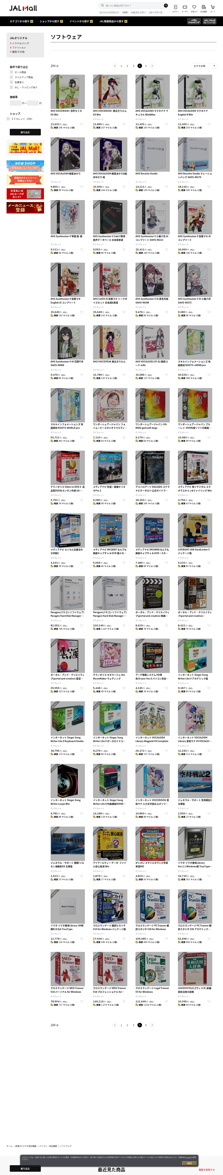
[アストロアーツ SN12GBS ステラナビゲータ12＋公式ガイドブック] (152, 468)
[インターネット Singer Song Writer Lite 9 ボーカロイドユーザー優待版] (110, 718)
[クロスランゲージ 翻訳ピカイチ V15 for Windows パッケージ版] (110, 906)
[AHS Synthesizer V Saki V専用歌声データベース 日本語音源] (110, 217)
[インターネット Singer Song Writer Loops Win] (68, 781)
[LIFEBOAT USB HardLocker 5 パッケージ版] (195, 530)
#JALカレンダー (138, 12)
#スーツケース (155, 12)
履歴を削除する (207, 1169)
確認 (189, 1163)
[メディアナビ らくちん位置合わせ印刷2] (68, 530)
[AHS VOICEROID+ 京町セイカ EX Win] (68, 92)
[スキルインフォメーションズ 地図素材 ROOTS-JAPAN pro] (195, 342)
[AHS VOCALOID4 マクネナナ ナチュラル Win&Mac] (152, 92)
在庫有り (19, 82)
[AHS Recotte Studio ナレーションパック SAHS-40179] (195, 154)
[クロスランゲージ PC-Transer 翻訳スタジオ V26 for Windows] (152, 906)
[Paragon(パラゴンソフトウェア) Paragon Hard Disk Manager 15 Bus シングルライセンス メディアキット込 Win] (68, 593)
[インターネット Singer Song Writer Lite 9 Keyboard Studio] (68, 718)
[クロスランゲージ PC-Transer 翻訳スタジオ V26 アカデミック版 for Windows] (195, 906)
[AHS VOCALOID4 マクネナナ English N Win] (195, 92)
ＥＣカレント (56, 119)
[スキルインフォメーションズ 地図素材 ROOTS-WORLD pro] (68, 405)
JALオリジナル (18, 38)
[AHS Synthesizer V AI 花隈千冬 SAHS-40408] (68, 342)
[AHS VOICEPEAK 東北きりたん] (110, 342)
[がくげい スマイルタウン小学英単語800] (152, 844)
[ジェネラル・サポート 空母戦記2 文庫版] (195, 781)
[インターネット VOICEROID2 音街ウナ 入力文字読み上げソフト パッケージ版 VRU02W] (152, 781)
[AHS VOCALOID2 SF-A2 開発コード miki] (152, 342)
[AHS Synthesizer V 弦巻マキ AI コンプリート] (195, 217)
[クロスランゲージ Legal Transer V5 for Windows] (152, 969)
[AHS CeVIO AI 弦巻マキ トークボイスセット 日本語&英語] (110, 280)
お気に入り (81, 124)
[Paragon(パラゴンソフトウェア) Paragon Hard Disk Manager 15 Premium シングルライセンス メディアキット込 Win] (110, 593)
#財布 (125, 12)
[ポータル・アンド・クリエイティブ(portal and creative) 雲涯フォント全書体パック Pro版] (68, 656)
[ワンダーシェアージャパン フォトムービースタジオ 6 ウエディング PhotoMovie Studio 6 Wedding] (110, 405)
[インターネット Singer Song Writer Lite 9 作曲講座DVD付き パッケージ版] (110, 781)
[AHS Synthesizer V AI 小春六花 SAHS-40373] (195, 280)
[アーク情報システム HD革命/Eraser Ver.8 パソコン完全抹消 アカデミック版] (152, 656)
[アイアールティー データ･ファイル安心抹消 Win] (110, 844)
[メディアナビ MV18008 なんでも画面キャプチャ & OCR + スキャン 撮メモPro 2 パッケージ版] (152, 530)
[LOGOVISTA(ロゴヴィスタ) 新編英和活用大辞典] (195, 969)
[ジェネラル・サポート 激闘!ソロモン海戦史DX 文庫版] (68, 844)
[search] (166, 6)
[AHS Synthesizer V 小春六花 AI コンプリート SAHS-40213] (152, 217)
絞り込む (25, 1168)
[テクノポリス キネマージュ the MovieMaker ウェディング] (110, 656)
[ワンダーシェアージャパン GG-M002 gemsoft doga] (152, 405)
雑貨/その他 (18, 51)
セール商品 (20, 72)
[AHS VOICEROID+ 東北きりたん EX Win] (110, 92)
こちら (188, 1157)
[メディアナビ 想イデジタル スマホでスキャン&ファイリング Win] (195, 468)
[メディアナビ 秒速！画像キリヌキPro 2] (110, 468)
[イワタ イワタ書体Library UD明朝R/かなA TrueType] (68, 906)
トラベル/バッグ (20, 43)
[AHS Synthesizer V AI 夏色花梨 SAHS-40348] (152, 280)
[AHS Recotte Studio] (152, 154)
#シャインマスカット (109, 12)
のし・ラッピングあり (26, 87)
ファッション (19, 47)
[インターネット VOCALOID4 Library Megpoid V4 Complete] (152, 718)
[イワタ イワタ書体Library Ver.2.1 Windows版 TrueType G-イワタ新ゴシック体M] (195, 844)
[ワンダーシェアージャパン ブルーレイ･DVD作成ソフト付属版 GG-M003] (195, 405)
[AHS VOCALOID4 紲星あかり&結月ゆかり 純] (110, 154)
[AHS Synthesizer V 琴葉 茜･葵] (68, 217)
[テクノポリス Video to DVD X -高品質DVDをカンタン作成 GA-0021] (68, 468)
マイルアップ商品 (24, 77)
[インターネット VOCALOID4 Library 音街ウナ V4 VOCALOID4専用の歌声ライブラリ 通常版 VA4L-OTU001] (195, 718)
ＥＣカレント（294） (22, 118)
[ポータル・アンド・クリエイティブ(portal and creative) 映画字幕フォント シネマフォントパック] (152, 593)
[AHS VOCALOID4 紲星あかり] (68, 154)
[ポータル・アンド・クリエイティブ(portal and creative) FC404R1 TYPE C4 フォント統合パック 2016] (195, 593)
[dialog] (109, 1161)
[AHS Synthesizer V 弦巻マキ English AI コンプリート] (68, 280)
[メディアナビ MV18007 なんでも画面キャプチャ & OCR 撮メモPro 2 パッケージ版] (110, 530)
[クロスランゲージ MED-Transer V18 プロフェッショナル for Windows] (110, 969)
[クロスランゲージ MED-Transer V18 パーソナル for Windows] (68, 969)
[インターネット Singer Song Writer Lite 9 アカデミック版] (195, 656)
